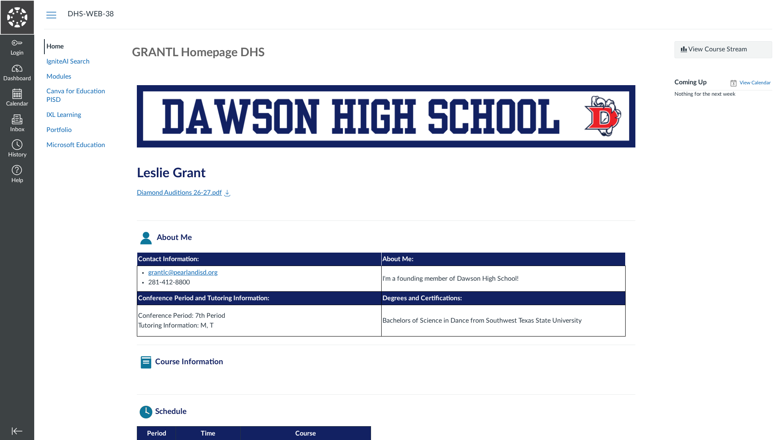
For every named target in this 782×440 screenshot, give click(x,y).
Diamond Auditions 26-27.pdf (179, 192)
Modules (58, 76)
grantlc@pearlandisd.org (182, 272)
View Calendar (754, 82)
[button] (17, 149)
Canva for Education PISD (75, 95)
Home (55, 46)
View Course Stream (717, 49)
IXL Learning (63, 115)
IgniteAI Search (68, 61)
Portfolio (59, 130)
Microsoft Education (75, 145)
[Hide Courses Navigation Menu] (51, 15)
